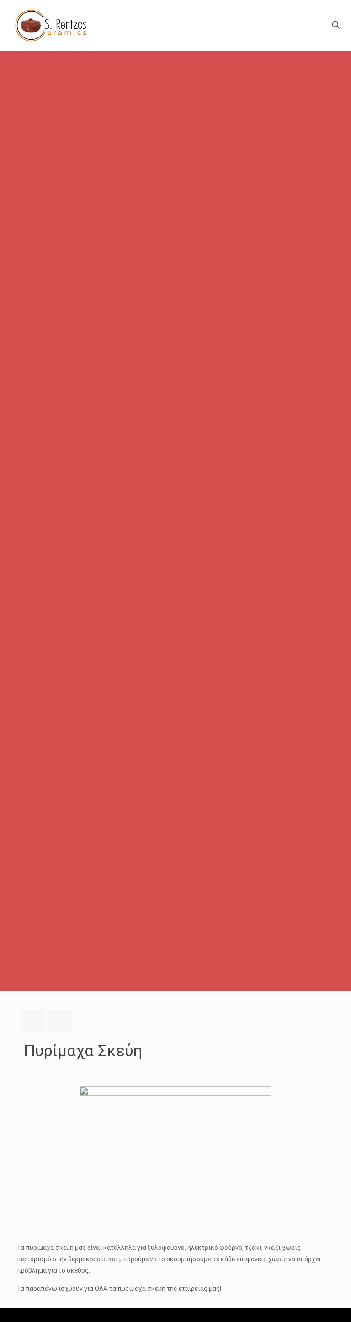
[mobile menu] (304, 25)
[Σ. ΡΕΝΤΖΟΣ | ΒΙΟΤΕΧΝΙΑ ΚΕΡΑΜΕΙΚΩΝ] (51, 25)
